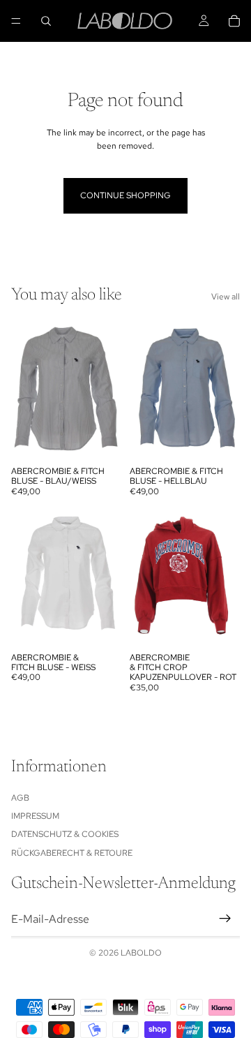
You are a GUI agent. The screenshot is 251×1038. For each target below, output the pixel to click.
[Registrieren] (225, 918)
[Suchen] (46, 21)
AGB (20, 797)
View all (225, 296)
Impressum (35, 816)
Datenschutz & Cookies (65, 834)
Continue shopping (125, 195)
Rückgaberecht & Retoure (71, 853)
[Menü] (16, 21)
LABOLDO (141, 952)
